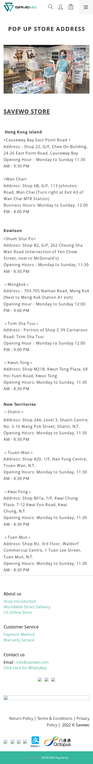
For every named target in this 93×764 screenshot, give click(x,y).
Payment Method (19, 634)
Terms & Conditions (54, 718)
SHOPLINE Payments (54, 758)
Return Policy (21, 718)
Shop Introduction (20, 601)
